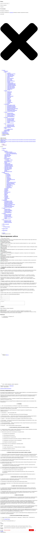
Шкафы (5, 90)
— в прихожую (8, 92)
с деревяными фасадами (8, 165)
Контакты (4, 135)
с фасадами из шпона (7, 168)
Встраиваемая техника (8, 171)
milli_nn (7, 354)
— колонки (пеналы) (9, 96)
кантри (5, 157)
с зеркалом (8, 180)
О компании (4, 131)
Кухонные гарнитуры (8, 161)
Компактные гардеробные (8, 202)
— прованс (8, 81)
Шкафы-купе (6, 173)
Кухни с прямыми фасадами (11, 152)
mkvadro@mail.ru (7, 519)
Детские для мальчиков (8, 210)
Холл (5, 123)
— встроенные (8, 94)
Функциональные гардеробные (9, 204)
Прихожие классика (7, 221)
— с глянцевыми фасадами (10, 83)
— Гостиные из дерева (10, 119)
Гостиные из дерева (7, 215)
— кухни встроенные (10, 78)
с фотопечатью (6, 169)
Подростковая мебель (8, 212)
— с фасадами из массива (10, 87)
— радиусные (8, 99)
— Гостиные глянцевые (10, 118)
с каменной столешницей (8, 166)
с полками (6, 197)
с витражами (8, 177)
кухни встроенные (7, 158)
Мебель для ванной (7, 127)
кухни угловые (6, 160)
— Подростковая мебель (10, 116)
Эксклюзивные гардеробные (9, 206)
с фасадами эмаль (7, 154)
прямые (5, 194)
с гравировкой (8, 178)
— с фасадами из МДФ (10, 75)
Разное (5, 128)
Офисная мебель (7, 226)
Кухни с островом (9, 159)
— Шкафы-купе (9, 91)
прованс (5, 162)
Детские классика (7, 211)
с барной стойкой (7, 163)
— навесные (8, 97)
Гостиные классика (7, 216)
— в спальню (8, 93)
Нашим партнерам (5, 133)
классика (7, 176)
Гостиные (6, 117)
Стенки (5, 217)
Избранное (6, 71)
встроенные (6, 190)
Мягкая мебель (6, 130)
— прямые (8, 98)
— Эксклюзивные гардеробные (11, 110)
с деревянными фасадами (10, 179)
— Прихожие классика (10, 125)
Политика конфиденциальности (5, 388)
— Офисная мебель (9, 129)
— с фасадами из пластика (10, 73)
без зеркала (8, 174)
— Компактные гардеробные (11, 106)
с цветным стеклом (9, 185)
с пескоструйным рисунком (11, 182)
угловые (5, 199)
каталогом (11, 12)
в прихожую (6, 188)
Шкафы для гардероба (8, 205)
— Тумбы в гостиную (10, 122)
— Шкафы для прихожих (10, 126)
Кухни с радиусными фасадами (11, 153)
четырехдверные (9, 187)
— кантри (8, 77)
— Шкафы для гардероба (10, 109)
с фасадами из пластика (8, 151)
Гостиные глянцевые (7, 214)
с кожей (7, 181)
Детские (5, 112)
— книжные (8, 95)
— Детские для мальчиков (10, 114)
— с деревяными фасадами (10, 84)
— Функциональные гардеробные (12, 108)
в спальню (6, 189)
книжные (6, 191)
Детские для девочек (7, 209)
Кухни (3, 150)
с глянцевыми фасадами (8, 164)
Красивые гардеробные (8, 203)
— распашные (8, 100)
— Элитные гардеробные (10, 111)
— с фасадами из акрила (10, 86)
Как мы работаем (5, 132)
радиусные (6, 195)
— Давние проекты (9, 76)
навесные (6, 193)
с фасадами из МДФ (7, 155)
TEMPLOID (11, 385)
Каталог (3, 70)
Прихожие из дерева (7, 220)
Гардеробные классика (8, 201)
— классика (8, 72)
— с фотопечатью (9, 102)
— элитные (8, 89)
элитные (5, 170)
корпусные (6, 192)
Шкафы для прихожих (8, 222)
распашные (6, 196)
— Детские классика (9, 115)
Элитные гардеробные (8, 207)
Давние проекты (7, 156)
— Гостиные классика (10, 120)
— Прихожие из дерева (10, 124)
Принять (31, 530)
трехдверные (8, 186)
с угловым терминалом (10, 183)
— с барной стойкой (9, 82)
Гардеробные (6, 104)
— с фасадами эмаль (9, 74)
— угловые (8, 103)
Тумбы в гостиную (7, 218)
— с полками (8, 101)
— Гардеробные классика (10, 105)
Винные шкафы (5, 228)
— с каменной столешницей (11, 85)
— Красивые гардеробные (10, 107)
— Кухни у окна (9, 79)
